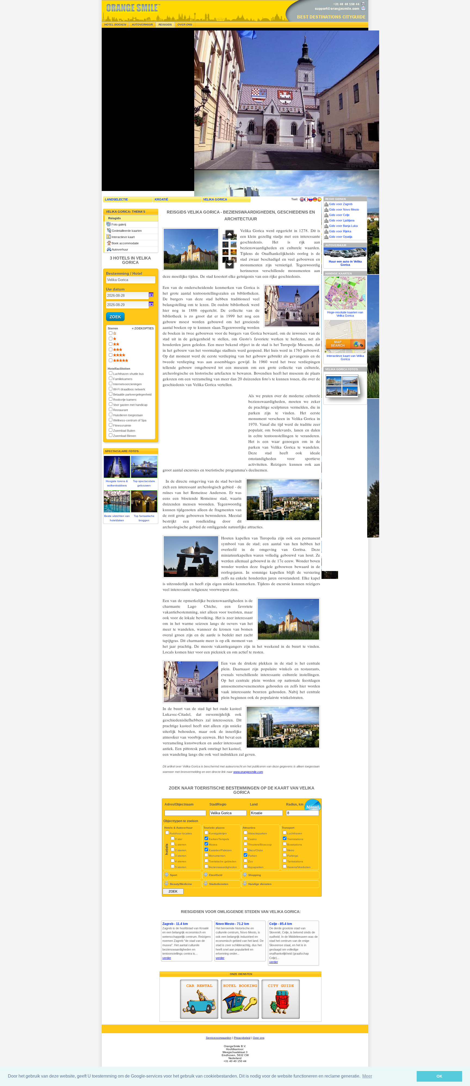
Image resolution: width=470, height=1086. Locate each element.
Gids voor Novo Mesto (344, 209)
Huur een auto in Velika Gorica (345, 263)
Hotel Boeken (115, 24)
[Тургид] (310, 199)
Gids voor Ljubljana (341, 220)
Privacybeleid (242, 1037)
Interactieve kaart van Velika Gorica (345, 357)
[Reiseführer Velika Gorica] (315, 199)
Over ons (185, 24)
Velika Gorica (215, 199)
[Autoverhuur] (199, 999)
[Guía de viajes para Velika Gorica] (319, 199)
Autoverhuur (142, 24)
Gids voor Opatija (340, 236)
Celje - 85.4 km (280, 924)
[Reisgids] (281, 999)
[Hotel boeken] (240, 999)
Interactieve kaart (123, 237)
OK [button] (439, 1076)
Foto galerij (119, 224)
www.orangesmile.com (248, 771)
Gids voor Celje (339, 215)
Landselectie (116, 199)
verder (166, 957)
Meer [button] (367, 1076)
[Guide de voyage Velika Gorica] (306, 199)
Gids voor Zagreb (340, 204)
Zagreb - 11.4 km (175, 924)
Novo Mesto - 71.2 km (232, 924)
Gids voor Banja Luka (343, 225)
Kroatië (161, 199)
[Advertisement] (142, 109)
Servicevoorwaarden (218, 1037)
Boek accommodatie (125, 243)
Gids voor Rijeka (340, 231)
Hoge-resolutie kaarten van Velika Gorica (345, 314)
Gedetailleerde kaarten (127, 230)
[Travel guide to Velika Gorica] (302, 199)
